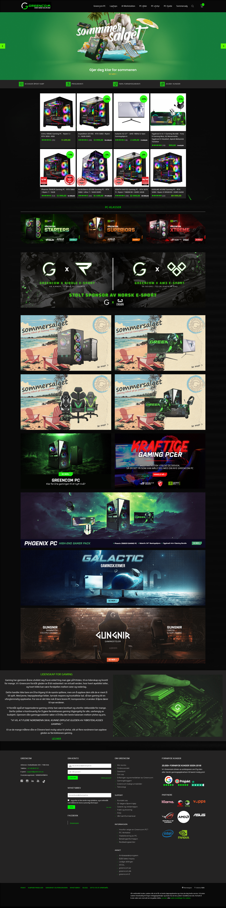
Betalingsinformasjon (128, 839)
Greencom (74, 823)
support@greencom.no (35, 772)
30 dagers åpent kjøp (126, 803)
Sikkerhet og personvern (57, 888)
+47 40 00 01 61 (33, 768)
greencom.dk (125, 871)
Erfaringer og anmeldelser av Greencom (135, 777)
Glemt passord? (106, 778)
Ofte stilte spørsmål (99, 888)
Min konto (121, 765)
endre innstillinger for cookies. (181, 898)
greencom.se (125, 868)
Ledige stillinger (126, 862)
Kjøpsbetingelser (35, 888)
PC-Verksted (124, 832)
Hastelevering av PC (128, 836)
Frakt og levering (124, 810)
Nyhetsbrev (75, 888)
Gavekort (121, 771)
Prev (2, 46)
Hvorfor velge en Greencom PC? (133, 829)
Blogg (85, 888)
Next (223, 46)
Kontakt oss (122, 800)
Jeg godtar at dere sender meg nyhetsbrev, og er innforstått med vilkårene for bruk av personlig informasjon (88, 801)
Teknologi (121, 787)
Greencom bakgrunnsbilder (129, 784)
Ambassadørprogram (128, 855)
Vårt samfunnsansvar (126, 816)
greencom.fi (124, 874)
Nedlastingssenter (127, 842)
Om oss (120, 774)
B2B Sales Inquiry (127, 858)
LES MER (56, 738)
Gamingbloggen (124, 781)
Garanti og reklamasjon (127, 807)
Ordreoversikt (123, 768)
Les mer (108, 807)
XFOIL (122, 865)
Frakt (23, 888)
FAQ (119, 813)
